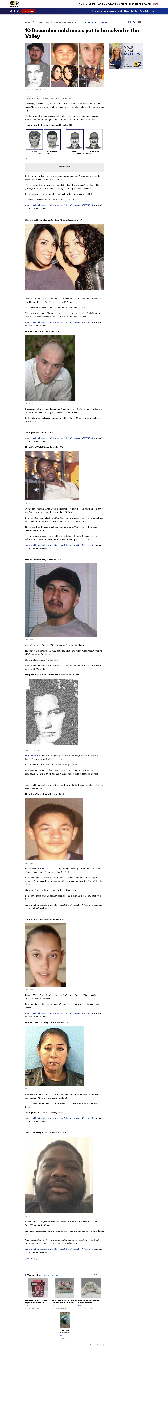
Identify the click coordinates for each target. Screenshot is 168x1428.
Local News (42, 22)
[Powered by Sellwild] (100, 1345)
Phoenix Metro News (65, 22)
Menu (82, 4)
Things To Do (144, 11)
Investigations (97, 11)
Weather (113, 4)
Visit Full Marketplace (96, 1275)
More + (154, 11)
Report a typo (31, 1258)
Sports (123, 4)
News (28, 22)
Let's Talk (134, 11)
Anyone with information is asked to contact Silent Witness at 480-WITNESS (59, 205)
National (102, 4)
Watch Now (150, 4)
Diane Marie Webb (33, 755)
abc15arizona (15, 11)
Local (92, 4)
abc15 (11, 11)
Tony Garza (45, 868)
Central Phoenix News (95, 22)
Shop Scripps (136, 4)
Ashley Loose (33, 96)
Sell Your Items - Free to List (53, 1275)
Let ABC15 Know (123, 11)
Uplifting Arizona (110, 11)
